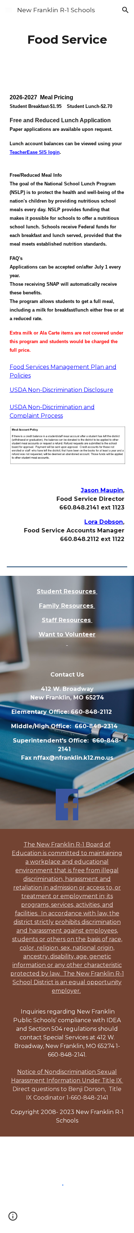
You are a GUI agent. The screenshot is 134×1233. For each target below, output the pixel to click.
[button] (8, 10)
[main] (67, 40)
